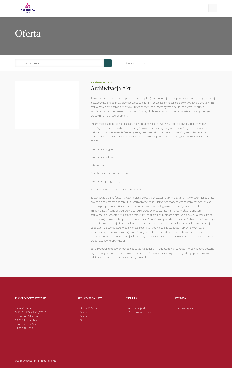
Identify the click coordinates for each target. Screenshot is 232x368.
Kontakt (84, 324)
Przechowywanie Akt (140, 312)
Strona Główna (126, 63)
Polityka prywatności (188, 308)
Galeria (84, 320)
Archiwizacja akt (137, 308)
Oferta (141, 63)
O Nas (83, 312)
